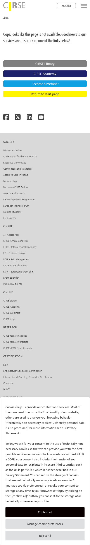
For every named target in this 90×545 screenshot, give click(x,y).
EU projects (9, 218)
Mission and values (12, 150)
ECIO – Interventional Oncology (19, 247)
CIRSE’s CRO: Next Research (17, 348)
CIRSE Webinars (11, 312)
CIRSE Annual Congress (15, 240)
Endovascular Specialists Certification (22, 370)
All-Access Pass (11, 234)
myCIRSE (66, 5)
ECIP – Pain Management (16, 259)
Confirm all (45, 512)
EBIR (5, 364)
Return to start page (45, 94)
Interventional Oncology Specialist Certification (28, 377)
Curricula (8, 383)
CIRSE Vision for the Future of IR (20, 156)
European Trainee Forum (16, 205)
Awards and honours (14, 193)
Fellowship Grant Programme (19, 199)
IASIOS (6, 389)
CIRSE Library (45, 63)
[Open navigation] (84, 6)
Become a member (45, 84)
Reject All (45, 536)
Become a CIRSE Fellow (15, 187)
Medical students (12, 211)
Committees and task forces (17, 168)
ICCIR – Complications (15, 265)
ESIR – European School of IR (18, 271)
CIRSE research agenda (15, 335)
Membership (10, 181)
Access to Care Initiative (15, 174)
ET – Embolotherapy (14, 253)
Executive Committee (14, 162)
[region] (45, 471)
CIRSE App (9, 319)
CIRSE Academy (45, 74)
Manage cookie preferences (45, 524)
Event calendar (11, 277)
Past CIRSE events (12, 283)
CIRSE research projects (15, 341)
